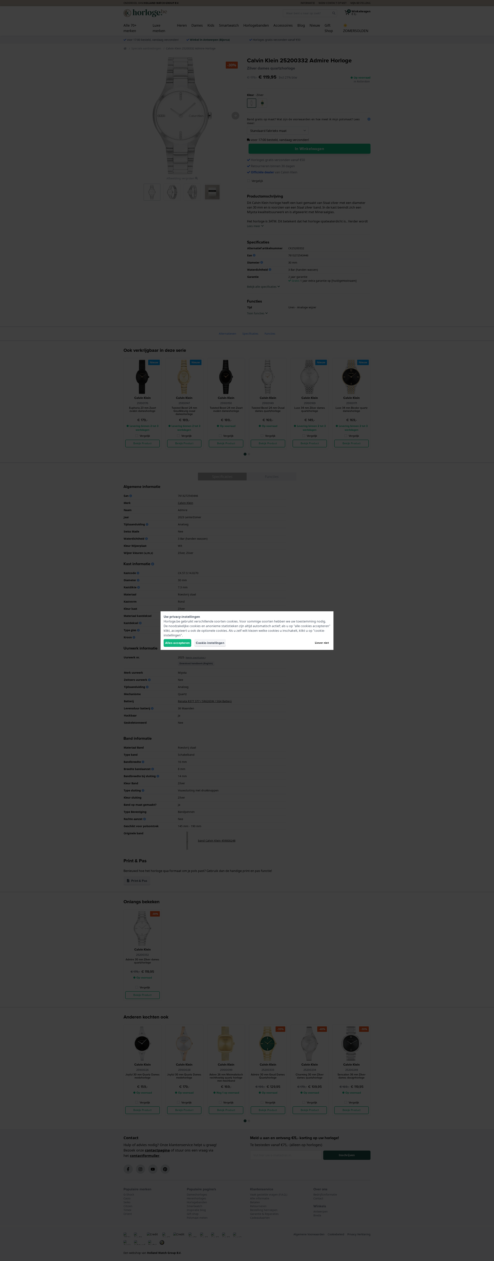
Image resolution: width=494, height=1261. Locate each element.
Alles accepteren (177, 643)
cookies (232, 621)
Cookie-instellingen (210, 643)
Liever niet (322, 643)
